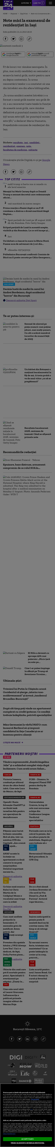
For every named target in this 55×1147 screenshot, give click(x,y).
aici (31, 1109)
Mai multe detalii (35, 1099)
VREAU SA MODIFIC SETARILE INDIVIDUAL (27, 1143)
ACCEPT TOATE (27, 1139)
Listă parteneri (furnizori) (9, 1134)
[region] (27, 1115)
